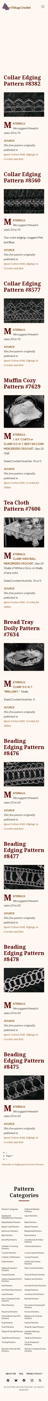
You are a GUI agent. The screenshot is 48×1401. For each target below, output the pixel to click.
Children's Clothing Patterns (10, 1247)
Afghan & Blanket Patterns (32, 1210)
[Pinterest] (8, 1380)
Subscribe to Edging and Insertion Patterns (23, 1164)
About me (11, 1373)
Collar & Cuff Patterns (11, 1257)
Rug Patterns (7, 1322)
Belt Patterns (7, 1235)
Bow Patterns (30, 1235)
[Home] (17, 6)
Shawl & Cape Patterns (34, 1327)
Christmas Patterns (33, 1246)
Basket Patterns (31, 1227)
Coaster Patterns (9, 1253)
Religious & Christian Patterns (33, 1317)
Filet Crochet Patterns (34, 1268)
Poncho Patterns (32, 1312)
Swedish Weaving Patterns (32, 1332)
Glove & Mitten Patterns (35, 1274)
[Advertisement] (24, 39)
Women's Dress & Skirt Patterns (11, 1350)
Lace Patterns (7, 1294)
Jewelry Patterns (31, 1290)
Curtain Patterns (32, 1257)
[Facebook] (24, 1380)
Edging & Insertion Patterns (9, 1269)
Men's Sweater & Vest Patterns (11, 1299)
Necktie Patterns (32, 1298)
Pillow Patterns (8, 1305)
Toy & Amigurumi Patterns (32, 1343)
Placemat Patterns (10, 1312)
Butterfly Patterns (9, 1240)
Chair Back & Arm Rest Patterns (34, 1241)
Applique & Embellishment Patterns (12, 1217)
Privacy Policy (34, 1373)
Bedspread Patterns (33, 1231)
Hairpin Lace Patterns (34, 1279)
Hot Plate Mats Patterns (12, 1290)
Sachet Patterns (31, 1322)
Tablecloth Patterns (33, 1338)
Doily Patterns (7, 1261)
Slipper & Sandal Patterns (12, 1331)
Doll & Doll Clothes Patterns (32, 1262)
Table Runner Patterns (11, 1338)
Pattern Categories (10, 1209)
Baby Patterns (31, 1222)
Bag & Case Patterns (10, 1227)
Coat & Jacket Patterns (34, 1253)
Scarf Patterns (8, 1327)
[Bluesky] (16, 1380)
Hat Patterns (7, 1285)
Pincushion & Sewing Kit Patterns (35, 1306)
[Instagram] (32, 1380)
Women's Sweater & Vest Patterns (35, 1350)
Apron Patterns (31, 1216)
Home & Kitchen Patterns (35, 1285)
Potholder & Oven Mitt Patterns (11, 1317)
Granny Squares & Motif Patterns (12, 1280)
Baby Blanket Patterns (11, 1222)
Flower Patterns (8, 1274)
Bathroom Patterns (10, 1231)
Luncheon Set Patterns (34, 1294)
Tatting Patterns (9, 1342)
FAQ (21, 1373)
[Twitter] (40, 1380)
